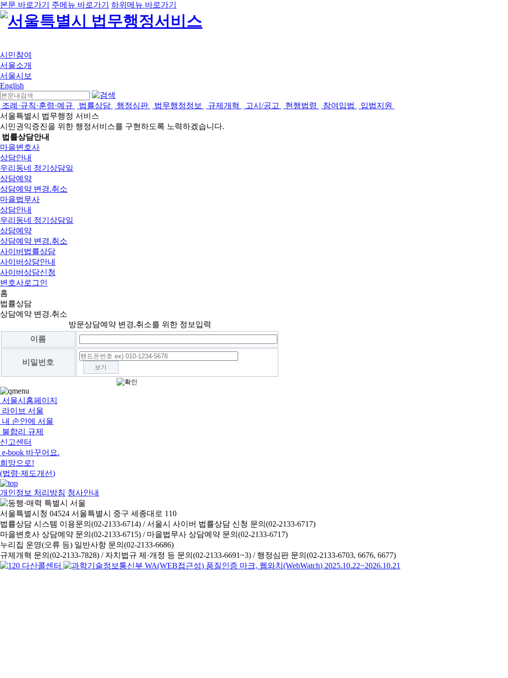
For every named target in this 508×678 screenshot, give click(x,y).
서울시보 (16, 75)
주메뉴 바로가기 (80, 4)
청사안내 (83, 492)
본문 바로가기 (25, 4)
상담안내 (16, 157)
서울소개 (16, 65)
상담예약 (16, 178)
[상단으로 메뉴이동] (9, 483)
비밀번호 (38, 362)
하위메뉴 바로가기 (144, 4)
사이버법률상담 (28, 251)
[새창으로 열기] (32, 565)
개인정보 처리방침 (32, 492)
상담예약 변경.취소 (33, 189)
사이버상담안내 (28, 262)
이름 (38, 339)
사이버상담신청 (28, 272)
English (12, 85)
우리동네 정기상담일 (36, 168)
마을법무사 (20, 199)
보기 (101, 367)
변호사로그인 (24, 282)
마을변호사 (20, 147)
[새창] (232, 565)
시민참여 (16, 55)
